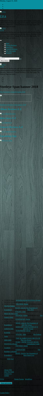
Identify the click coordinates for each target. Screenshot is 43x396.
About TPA (8, 370)
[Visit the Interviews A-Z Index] (6, 122)
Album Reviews (11, 45)
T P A (3, 16)
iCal (12, 359)
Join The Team (9, 372)
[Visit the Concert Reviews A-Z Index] (8, 131)
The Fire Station (9, 306)
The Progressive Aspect (8, 92)
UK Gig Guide (11, 51)
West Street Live (28, 355)
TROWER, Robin (22, 304)
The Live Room (26, 340)
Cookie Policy (4, 393)
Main (7, 43)
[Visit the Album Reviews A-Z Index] (8, 114)
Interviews (9, 47)
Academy (7, 348)
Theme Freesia (19, 379)
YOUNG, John (20, 312)
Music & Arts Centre (11, 314)
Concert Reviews (11, 49)
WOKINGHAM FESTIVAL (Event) (28, 300)
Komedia (7, 332)
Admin (6, 375)
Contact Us (8, 374)
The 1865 (30, 310)
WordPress (28, 379)
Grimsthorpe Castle (33, 344)
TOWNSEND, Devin (22, 319)
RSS (8, 359)
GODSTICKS (20, 350)
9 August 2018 (20, 92)
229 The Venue (27, 325)
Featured (9, 53)
